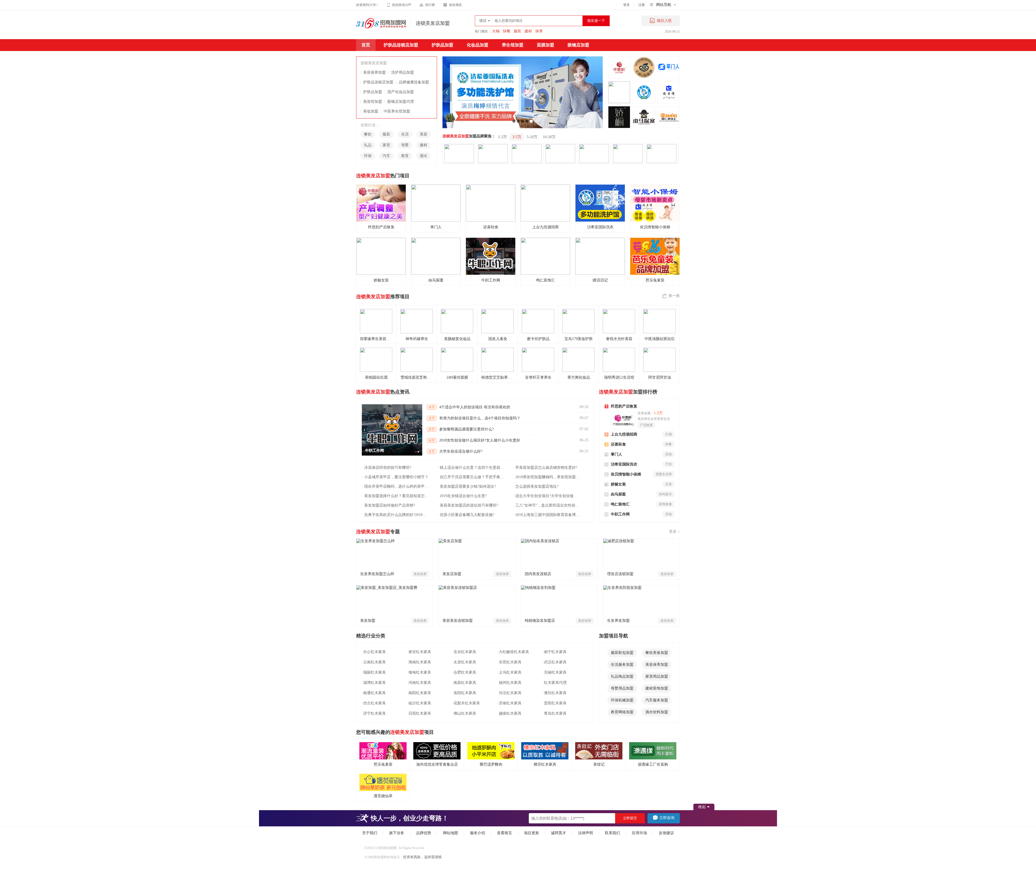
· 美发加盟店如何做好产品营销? (388, 505)
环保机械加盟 (622, 700)
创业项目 (455, 5)
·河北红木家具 (509, 693)
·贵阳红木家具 (555, 703)
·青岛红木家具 (555, 713)
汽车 (386, 156)
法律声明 (585, 833)
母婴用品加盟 (622, 688)
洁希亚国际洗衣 (624, 464)
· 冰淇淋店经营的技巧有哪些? (386, 468)
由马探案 (618, 494)
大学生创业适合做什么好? (460, 451)
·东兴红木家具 (464, 652)
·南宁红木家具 (555, 652)
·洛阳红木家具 (464, 693)
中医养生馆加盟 (397, 111)
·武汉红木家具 (555, 662)
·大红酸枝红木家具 (513, 652)
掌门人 (616, 454)
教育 (405, 156)
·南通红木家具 (374, 693)
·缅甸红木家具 (419, 672)
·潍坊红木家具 (555, 693)
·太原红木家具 (464, 662)
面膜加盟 (545, 45)
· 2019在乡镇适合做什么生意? (462, 496)
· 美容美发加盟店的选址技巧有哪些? (467, 505)
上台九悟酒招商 (624, 434)
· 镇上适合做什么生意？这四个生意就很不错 (471, 468)
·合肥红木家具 (464, 672)
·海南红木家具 (419, 662)
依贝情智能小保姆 (626, 474)
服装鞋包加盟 (622, 653)
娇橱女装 (618, 484)
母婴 (405, 145)
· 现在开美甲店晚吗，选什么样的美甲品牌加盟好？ (396, 486)
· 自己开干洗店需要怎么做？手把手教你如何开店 (471, 477)
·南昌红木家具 (464, 683)
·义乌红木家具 (509, 672)
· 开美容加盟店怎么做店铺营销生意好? (545, 468)
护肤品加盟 (442, 45)
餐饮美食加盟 (656, 653)
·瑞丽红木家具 (374, 672)
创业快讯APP (401, 5)
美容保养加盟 (374, 72)
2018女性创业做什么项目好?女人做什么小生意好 (479, 440)
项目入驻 (664, 21)
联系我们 (612, 833)
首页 (366, 45)
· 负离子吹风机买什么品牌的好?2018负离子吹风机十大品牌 (396, 515)
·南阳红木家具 (419, 693)
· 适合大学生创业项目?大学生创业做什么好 (547, 496)
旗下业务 (396, 833)
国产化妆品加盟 (400, 92)
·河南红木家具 (419, 683)
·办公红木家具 (374, 652)
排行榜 (430, 5)
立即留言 (630, 818)
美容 (423, 134)
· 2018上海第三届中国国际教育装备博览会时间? (547, 515)
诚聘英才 (558, 833)
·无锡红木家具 (555, 672)
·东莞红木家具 (509, 662)
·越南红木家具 (509, 713)
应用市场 (639, 833)
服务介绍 (477, 833)
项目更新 (531, 833)
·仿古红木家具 (374, 703)
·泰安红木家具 (419, 652)
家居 (386, 145)
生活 (405, 134)
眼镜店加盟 (578, 45)
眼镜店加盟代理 (400, 102)
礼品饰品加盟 (622, 676)
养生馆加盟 (512, 45)
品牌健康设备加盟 (414, 82)
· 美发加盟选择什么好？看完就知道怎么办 (396, 496)
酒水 (423, 156)
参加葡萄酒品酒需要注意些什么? (466, 429)
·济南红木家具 (509, 703)
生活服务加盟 (622, 665)
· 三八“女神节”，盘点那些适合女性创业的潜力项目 (547, 505)
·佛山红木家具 (464, 713)
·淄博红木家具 (374, 683)
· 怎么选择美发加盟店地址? (535, 486)
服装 (517, 31)
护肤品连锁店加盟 (401, 45)
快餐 (506, 31)
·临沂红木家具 (419, 703)
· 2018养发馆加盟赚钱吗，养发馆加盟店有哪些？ (547, 477)
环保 (368, 156)
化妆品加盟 (477, 45)
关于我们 (369, 833)
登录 (626, 5)
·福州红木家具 (509, 683)
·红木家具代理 (555, 683)
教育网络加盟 (622, 712)
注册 (641, 5)
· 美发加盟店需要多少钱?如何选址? (466, 486)
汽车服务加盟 (656, 700)
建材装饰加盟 (656, 688)
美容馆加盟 (372, 102)
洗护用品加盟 (402, 72)
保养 (539, 31)
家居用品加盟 (656, 676)
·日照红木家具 (419, 713)
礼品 (368, 145)
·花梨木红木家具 (466, 703)
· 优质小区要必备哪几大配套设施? (465, 515)
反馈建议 (666, 833)
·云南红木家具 (374, 662)
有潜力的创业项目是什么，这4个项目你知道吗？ (479, 418)
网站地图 (450, 833)
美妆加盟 (370, 111)
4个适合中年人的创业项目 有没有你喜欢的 (474, 407)
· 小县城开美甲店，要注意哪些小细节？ (395, 477)
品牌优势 (423, 833)
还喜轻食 (618, 444)
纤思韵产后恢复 (624, 406)
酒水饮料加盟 (656, 712)
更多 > (674, 531)
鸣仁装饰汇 (620, 504)
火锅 (496, 31)
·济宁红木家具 (374, 713)
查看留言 (504, 833)
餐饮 (368, 134)
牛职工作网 (620, 514)
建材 (528, 31)
